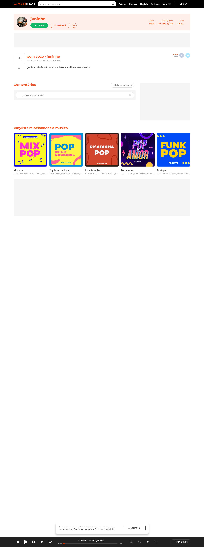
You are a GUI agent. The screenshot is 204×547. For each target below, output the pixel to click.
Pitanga (163, 23)
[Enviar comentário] (130, 95)
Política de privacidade (104, 529)
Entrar (183, 4)
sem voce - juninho (86, 540)
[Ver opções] (74, 25)
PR (171, 23)
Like (50, 542)
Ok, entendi (134, 528)
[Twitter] (187, 55)
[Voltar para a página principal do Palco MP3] (25, 4)
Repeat (139, 542)
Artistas (122, 4)
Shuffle (131, 542)
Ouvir (41, 25)
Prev (18, 542)
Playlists (144, 4)
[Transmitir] (164, 542)
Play (26, 542)
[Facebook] (181, 55)
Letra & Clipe (181, 542)
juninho (37, 19)
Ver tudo (57, 60)
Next (34, 542)
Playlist (156, 542)
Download (148, 542)
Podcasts (155, 4)
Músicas (133, 4)
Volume (42, 542)
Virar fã (61, 25)
